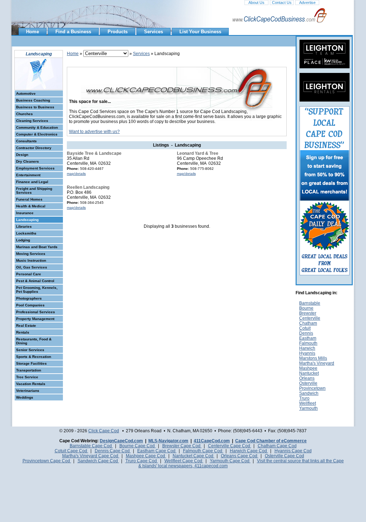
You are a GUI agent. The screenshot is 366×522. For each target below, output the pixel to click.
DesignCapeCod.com (121, 440)
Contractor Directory (33, 148)
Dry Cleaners (27, 161)
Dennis (306, 333)
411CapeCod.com (212, 440)
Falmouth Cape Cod (203, 450)
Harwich (307, 348)
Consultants (26, 141)
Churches (24, 114)
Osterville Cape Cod (284, 455)
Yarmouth (308, 408)
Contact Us (282, 2)
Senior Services (30, 350)
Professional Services (35, 312)
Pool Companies (30, 305)
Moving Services (30, 254)
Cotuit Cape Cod (71, 450)
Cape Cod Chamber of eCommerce (271, 440)
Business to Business (35, 107)
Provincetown (312, 388)
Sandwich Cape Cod (98, 460)
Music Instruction (31, 260)
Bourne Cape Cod (137, 445)
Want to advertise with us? (94, 131)
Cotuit (305, 328)
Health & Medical (30, 206)
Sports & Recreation (33, 357)
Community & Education (37, 127)
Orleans (307, 378)
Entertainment (28, 175)
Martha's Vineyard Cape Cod (90, 455)
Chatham (308, 323)
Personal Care (28, 274)
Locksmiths (26, 233)
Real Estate (26, 326)
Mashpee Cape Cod (146, 455)
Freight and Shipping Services (34, 190)
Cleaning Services (32, 121)
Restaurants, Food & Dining (33, 341)
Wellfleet (307, 403)
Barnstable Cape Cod (91, 445)
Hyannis (307, 353)
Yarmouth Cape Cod (230, 460)
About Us (256, 2)
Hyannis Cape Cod (293, 450)
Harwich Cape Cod (249, 450)
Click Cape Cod (103, 430)
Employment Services (35, 168)
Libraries (24, 226)
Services (153, 31)
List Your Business (200, 31)
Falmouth (308, 343)
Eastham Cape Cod (157, 450)
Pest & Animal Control (35, 281)
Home (32, 31)
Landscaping (27, 220)
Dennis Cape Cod (113, 450)
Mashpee (308, 368)
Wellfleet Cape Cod (183, 460)
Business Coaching (33, 100)
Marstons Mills (313, 358)
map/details (76, 174)
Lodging (23, 240)
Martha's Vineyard (316, 363)
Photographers (29, 298)
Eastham (307, 338)
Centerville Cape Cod (229, 445)
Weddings (24, 397)
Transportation (28, 370)
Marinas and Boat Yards (37, 247)
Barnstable (309, 303)
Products (118, 31)
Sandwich (308, 393)
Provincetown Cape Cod (47, 460)
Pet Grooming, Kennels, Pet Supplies (37, 290)
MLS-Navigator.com (168, 440)
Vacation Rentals (30, 384)
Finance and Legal (32, 182)
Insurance (25, 213)
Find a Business (73, 31)
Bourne (306, 308)
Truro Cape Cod (141, 460)
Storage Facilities (31, 363)
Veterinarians (27, 391)
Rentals (22, 332)
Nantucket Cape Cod (193, 455)
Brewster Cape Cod (182, 445)
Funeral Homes (29, 199)
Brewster (307, 313)
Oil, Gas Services (31, 267)
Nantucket (309, 373)
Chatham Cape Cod (277, 445)
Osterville (308, 383)
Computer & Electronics (37, 134)
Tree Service (27, 377)
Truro (304, 398)
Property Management (35, 319)
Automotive (26, 93)
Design (22, 155)
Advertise (307, 2)
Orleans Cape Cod (239, 455)
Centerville (309, 318)
